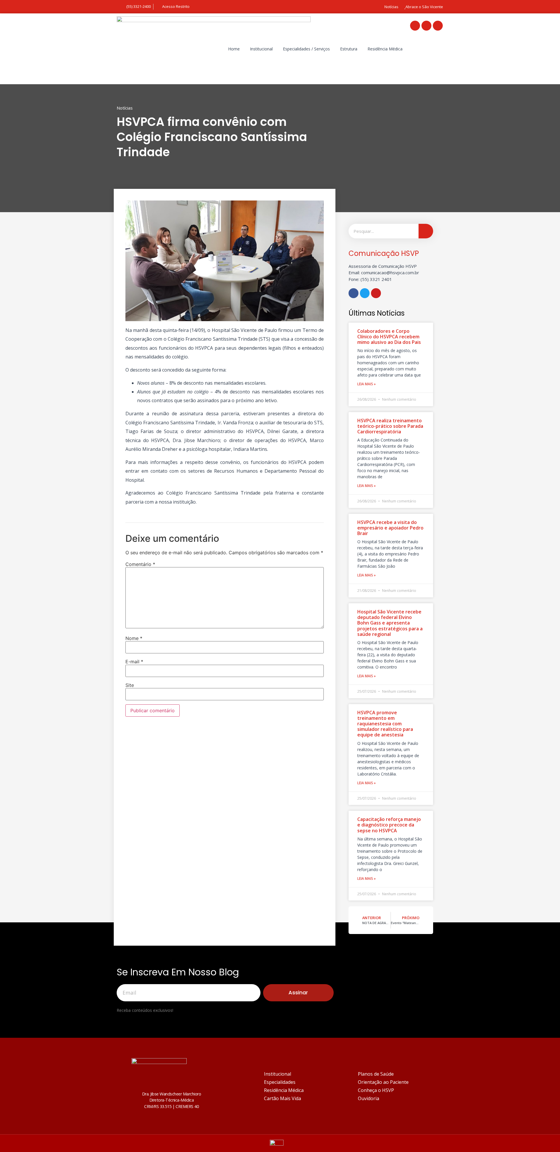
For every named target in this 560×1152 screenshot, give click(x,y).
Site (129, 685)
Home (234, 49)
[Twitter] (426, 26)
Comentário (140, 564)
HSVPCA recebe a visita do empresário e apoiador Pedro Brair (390, 528)
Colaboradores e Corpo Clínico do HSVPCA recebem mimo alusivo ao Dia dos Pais (389, 336)
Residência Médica (385, 49)
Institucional (261, 49)
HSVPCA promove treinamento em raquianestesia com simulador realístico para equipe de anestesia (385, 723)
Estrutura (348, 49)
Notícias (391, 6)
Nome (133, 638)
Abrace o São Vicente (424, 6)
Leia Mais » (366, 383)
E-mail (134, 661)
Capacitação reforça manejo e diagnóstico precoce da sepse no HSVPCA (389, 824)
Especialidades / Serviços (306, 49)
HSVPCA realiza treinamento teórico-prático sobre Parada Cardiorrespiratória (390, 426)
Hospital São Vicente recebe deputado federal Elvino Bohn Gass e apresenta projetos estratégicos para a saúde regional (390, 622)
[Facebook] (415, 26)
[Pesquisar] (426, 231)
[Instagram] (438, 26)
